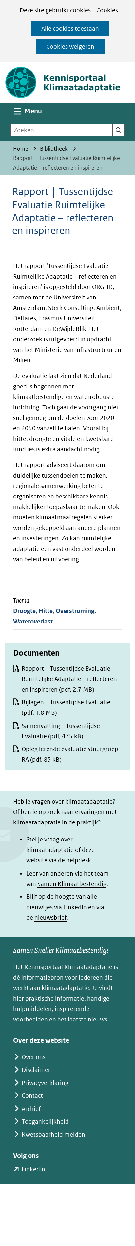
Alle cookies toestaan (70, 28)
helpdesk (78, 860)
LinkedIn (75, 907)
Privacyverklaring (45, 1083)
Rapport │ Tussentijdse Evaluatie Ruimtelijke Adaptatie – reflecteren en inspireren (69, 679)
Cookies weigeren (70, 46)
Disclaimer (36, 1070)
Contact (32, 1095)
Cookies (107, 10)
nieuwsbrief (50, 917)
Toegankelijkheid (45, 1121)
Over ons (34, 1057)
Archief (31, 1108)
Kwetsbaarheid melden (53, 1134)
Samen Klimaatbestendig (71, 884)
